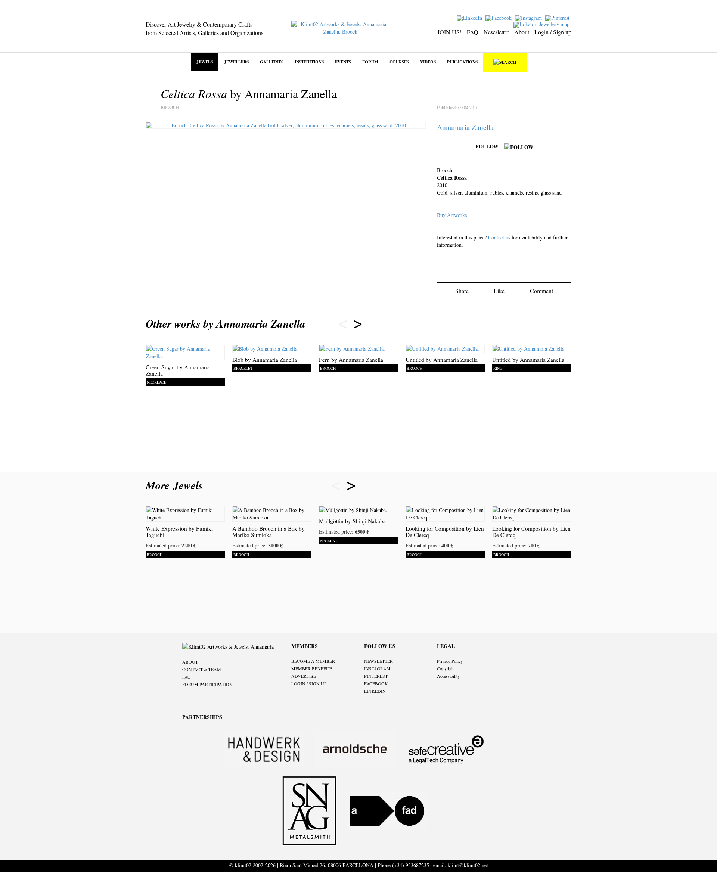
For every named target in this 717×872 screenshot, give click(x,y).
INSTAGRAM (377, 668)
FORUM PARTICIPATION (207, 684)
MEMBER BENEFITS (312, 668)
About (521, 32)
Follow (489, 146)
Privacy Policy (450, 661)
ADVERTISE (303, 676)
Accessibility (448, 676)
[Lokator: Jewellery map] (542, 23)
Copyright (446, 668)
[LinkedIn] (470, 17)
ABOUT (190, 662)
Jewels (204, 62)
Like (499, 291)
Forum (370, 62)
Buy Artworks (452, 214)
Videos (428, 62)
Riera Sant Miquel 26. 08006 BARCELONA (326, 865)
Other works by (225, 323)
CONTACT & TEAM (201, 669)
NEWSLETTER (378, 661)
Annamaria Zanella (465, 127)
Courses (399, 62)
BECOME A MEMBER (313, 661)
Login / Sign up (552, 32)
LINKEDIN (375, 691)
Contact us (499, 237)
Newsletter (496, 32)
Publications (462, 62)
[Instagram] (529, 17)
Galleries (271, 62)
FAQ (472, 32)
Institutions (309, 62)
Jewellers (236, 62)
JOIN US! (449, 32)
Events (343, 62)
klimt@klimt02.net (468, 865)
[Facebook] (499, 17)
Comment (541, 291)
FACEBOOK (376, 683)
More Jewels (176, 485)
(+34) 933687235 (410, 865)
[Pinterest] (558, 17)
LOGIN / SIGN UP (309, 683)
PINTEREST (376, 676)
